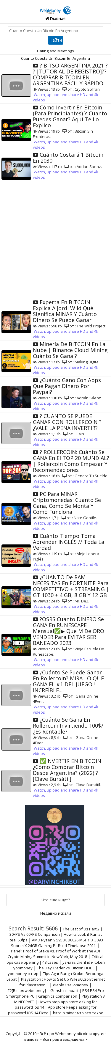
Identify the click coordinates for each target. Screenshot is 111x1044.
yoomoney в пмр (23, 973)
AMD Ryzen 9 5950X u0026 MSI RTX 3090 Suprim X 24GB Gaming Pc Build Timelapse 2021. (57, 942)
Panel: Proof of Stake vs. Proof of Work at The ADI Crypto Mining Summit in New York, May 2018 (54, 953)
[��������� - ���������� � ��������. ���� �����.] (55, 842)
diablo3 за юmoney (70, 985)
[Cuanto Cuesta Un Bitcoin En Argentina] (55, 7)
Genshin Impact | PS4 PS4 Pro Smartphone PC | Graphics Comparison (55, 993)
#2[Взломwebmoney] (26, 990)
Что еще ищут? (55, 899)
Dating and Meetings (55, 51)
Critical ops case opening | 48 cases (55, 959)
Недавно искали (55, 913)
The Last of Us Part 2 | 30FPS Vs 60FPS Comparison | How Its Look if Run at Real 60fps (56, 934)
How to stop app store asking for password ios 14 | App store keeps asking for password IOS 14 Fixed (52, 1007)
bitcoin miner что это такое (78, 1012)
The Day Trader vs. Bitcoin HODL (65, 968)
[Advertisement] (55, 240)
